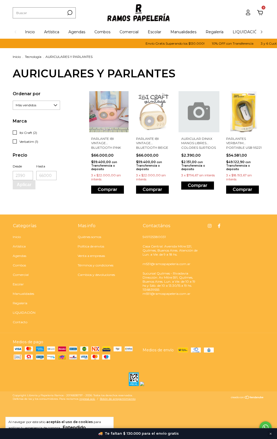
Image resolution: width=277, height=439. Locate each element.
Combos (102, 31)
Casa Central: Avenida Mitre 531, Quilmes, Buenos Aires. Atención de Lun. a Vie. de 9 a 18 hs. (170, 250)
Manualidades (183, 31)
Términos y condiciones (95, 265)
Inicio (30, 31)
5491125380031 (154, 237)
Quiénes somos (89, 237)
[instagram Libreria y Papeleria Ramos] (209, 226)
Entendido (74, 427)
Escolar (154, 31)
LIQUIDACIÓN (246, 31)
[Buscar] (69, 12)
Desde (17, 166)
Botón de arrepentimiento (118, 399)
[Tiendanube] (247, 397)
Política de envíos (91, 246)
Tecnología (33, 57)
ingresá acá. (87, 399)
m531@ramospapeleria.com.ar (166, 264)
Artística (51, 31)
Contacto (20, 322)
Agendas (76, 31)
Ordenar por (27, 93)
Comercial (129, 31)
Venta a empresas (91, 256)
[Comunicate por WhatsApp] (265, 427)
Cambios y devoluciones (96, 275)
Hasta (40, 166)
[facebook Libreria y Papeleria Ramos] (219, 226)
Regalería (214, 31)
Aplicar (24, 184)
